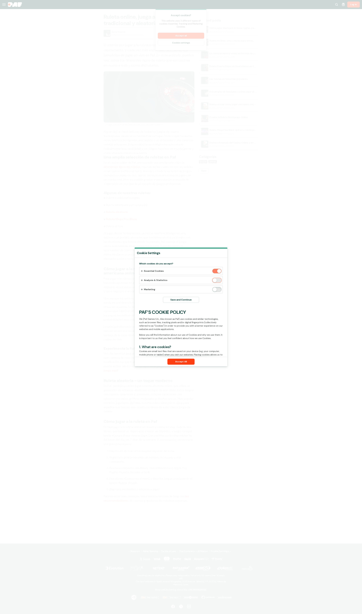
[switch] (219, 271)
